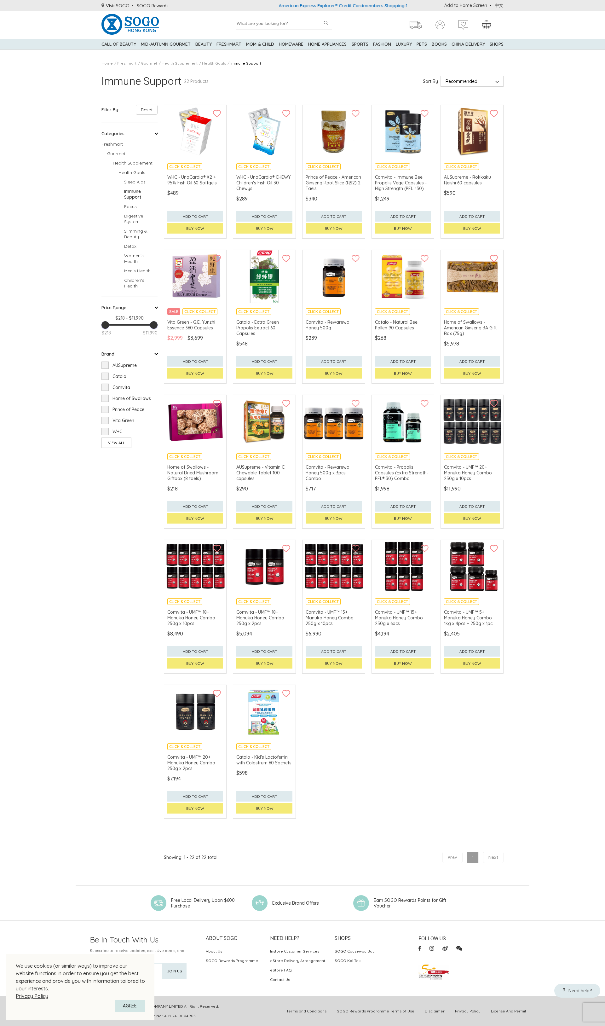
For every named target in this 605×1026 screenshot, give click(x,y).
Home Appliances (327, 44)
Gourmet (149, 63)
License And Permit (508, 1011)
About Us (214, 951)
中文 (499, 5)
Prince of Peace (128, 409)
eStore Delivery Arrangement (297, 960)
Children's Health (134, 283)
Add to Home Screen (465, 5)
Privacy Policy (32, 996)
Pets (422, 44)
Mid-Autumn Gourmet (166, 44)
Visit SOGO (118, 5)
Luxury (404, 44)
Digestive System (133, 218)
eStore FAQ (281, 970)
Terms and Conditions (306, 1011)
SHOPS (497, 44)
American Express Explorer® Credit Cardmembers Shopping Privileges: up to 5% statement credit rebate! (360, 6)
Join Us (174, 971)
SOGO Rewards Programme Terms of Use (375, 1011)
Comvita (121, 387)
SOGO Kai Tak (348, 960)
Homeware (291, 44)
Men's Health (137, 271)
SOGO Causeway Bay (355, 951)
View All (116, 442)
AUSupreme (124, 365)
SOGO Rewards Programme (232, 960)
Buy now (195, 228)
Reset (147, 110)
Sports (360, 44)
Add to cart (195, 216)
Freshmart (228, 44)
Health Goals (214, 63)
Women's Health (134, 258)
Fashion (382, 44)
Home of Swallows (131, 398)
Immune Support (245, 63)
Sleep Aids (135, 182)
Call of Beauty (118, 44)
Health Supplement (180, 63)
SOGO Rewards (153, 5)
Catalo (119, 376)
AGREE (130, 1006)
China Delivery (468, 44)
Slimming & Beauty (135, 234)
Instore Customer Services (294, 951)
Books (439, 44)
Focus (130, 206)
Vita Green (123, 420)
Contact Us (280, 979)
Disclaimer (435, 1011)
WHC (117, 431)
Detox (130, 246)
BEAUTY (203, 44)
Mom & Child (260, 44)
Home (107, 63)
